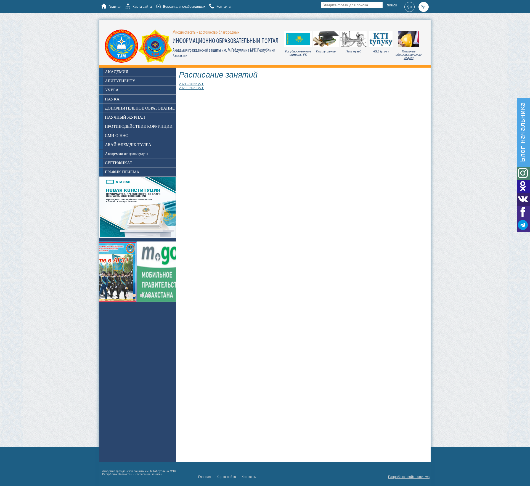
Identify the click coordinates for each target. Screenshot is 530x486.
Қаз (409, 7)
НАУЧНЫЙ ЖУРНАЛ (125, 117)
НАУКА (112, 99)
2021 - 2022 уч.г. (191, 84)
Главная (114, 7)
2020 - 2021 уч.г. (191, 88)
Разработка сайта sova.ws (409, 477)
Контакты (223, 7)
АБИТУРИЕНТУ (120, 81)
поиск (392, 5)
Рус (423, 7)
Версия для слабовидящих (183, 7)
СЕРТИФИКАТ (118, 163)
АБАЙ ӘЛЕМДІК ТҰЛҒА (128, 144)
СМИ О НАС (116, 135)
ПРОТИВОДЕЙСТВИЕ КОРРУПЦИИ (139, 126)
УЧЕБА (112, 90)
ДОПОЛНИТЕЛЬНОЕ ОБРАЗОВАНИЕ (140, 108)
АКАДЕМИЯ (116, 72)
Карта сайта (142, 7)
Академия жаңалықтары (126, 154)
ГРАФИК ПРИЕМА (122, 172)
